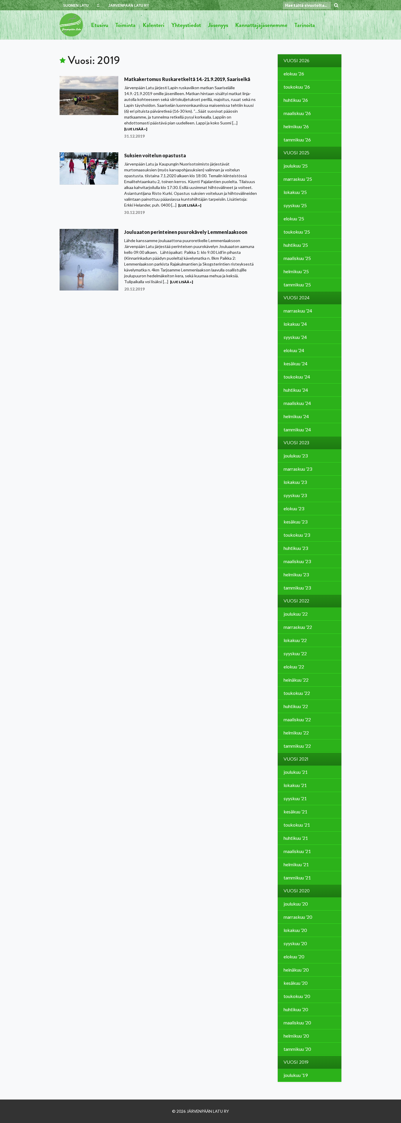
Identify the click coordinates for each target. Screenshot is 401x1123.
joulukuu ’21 (296, 772)
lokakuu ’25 (295, 192)
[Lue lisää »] (135, 129)
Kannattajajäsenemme (261, 25)
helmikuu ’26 (296, 126)
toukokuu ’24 (297, 376)
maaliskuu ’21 (297, 851)
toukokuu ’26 (297, 86)
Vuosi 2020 (297, 890)
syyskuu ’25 (295, 205)
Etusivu (99, 25)
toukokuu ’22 (297, 693)
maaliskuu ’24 (297, 403)
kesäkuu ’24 (295, 363)
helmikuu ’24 (296, 416)
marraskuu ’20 (298, 917)
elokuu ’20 (294, 956)
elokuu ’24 (294, 350)
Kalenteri (153, 25)
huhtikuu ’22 (296, 706)
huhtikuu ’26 (296, 100)
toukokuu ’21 (297, 825)
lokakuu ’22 (295, 640)
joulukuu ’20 (296, 903)
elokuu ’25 (294, 218)
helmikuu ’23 (296, 574)
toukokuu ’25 (297, 231)
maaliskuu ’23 (297, 561)
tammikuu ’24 (297, 429)
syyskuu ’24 (295, 337)
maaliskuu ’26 (297, 113)
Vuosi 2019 (296, 1062)
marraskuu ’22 (298, 627)
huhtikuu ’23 (296, 548)
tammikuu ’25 (297, 284)
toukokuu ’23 (297, 535)
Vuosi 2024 (296, 297)
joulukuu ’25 (296, 165)
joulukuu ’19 (296, 1075)
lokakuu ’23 (295, 482)
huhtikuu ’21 (296, 838)
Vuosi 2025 (296, 152)
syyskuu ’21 (295, 798)
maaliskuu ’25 (297, 258)
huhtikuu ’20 (296, 1009)
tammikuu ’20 (297, 1049)
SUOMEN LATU (76, 6)
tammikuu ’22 (297, 746)
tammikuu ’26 (297, 139)
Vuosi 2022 (296, 600)
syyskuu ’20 (295, 943)
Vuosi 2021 (296, 759)
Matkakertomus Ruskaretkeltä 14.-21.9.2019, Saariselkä (187, 79)
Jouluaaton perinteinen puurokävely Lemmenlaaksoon (185, 232)
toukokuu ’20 (297, 996)
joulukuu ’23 (296, 455)
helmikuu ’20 (296, 1035)
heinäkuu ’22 (296, 680)
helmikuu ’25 (296, 271)
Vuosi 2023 (296, 442)
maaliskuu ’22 (297, 719)
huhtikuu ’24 (296, 390)
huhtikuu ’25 (296, 245)
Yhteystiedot (186, 25)
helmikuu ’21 (296, 864)
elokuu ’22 (294, 666)
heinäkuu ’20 (296, 969)
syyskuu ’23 (295, 495)
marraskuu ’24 (298, 310)
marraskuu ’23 (298, 469)
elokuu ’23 (294, 508)
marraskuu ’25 (298, 179)
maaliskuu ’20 (297, 1022)
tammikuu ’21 (297, 877)
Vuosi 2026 (296, 60)
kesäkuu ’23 (295, 521)
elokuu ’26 (294, 73)
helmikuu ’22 (296, 732)
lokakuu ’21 (295, 785)
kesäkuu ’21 (295, 811)
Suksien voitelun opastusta (155, 155)
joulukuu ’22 (296, 614)
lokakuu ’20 (295, 930)
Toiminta (125, 25)
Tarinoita (304, 25)
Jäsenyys (218, 25)
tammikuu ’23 (297, 587)
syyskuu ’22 (295, 653)
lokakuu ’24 (295, 324)
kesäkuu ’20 (295, 983)
